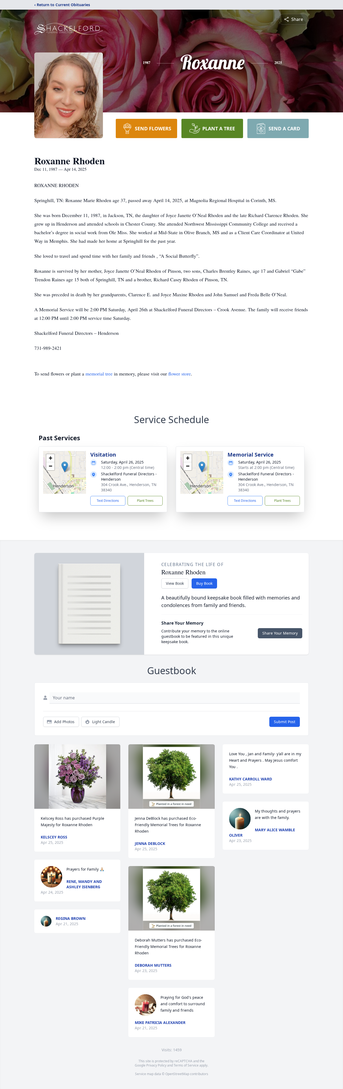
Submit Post (284, 721)
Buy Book (204, 583)
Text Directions (108, 500)
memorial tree (99, 373)
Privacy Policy (156, 1065)
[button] (64, 466)
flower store (179, 373)
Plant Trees (145, 500)
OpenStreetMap (177, 1074)
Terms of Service (186, 1065)
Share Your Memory (280, 633)
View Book (175, 583)
